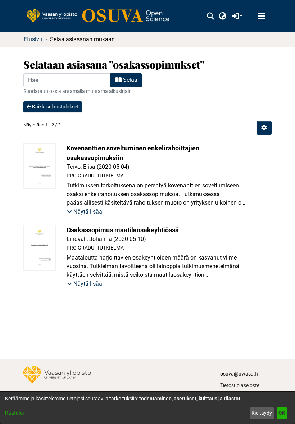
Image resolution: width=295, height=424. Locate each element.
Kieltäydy (261, 413)
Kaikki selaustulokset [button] (55, 107)
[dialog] (147, 407)
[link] (101, 16)
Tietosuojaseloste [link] (239, 385)
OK (281, 413)
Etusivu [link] (33, 39)
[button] (210, 16)
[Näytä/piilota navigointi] (261, 16)
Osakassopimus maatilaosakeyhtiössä (123, 230)
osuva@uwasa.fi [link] (239, 374)
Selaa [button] (129, 79)
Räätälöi (14, 413)
